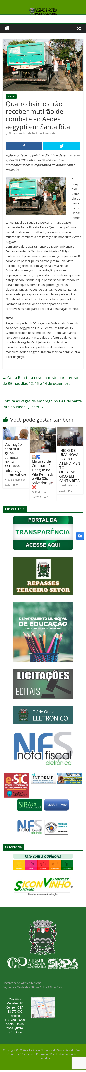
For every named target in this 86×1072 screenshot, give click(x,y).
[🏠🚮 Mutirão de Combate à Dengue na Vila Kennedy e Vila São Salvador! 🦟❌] (43, 429)
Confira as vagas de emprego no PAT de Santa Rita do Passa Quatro (42, 404)
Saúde (11, 96)
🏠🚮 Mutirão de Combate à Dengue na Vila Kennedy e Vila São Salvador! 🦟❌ (43, 471)
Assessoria (49, 133)
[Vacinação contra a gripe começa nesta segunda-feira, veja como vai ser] (16, 429)
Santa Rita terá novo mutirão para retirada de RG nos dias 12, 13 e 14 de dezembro (42, 380)
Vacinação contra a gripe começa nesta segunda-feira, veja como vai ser (15, 459)
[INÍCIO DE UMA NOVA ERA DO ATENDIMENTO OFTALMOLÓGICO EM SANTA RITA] (70, 429)
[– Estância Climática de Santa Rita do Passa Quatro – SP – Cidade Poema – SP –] (7, 28)
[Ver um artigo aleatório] (79, 28)
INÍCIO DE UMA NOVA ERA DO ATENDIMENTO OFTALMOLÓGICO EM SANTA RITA (70, 465)
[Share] (24, 146)
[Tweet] (61, 146)
